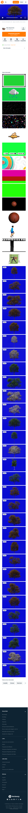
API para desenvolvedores (8, 726)
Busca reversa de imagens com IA (10, 728)
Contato (4, 764)
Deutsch (4, 784)
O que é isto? (13, 44)
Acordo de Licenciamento (8, 741)
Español (4, 779)
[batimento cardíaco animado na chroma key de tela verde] (13, 189)
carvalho (5, 682)
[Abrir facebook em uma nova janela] (7, 798)
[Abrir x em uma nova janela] (17, 798)
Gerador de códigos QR (7, 733)
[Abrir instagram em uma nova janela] (9, 798)
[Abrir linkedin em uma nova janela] (11, 798)
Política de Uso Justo (13, 808)
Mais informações (6, 47)
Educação (4, 723)
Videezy (4, 718)
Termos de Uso (8, 807)
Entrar (21, 2)
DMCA (3, 743)
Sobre (3, 766)
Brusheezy (4, 714)
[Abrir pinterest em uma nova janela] (13, 798)
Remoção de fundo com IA (8, 731)
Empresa (4, 721)
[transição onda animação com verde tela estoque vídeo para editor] (13, 162)
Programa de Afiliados (7, 746)
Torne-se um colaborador (8, 769)
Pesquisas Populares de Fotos (9, 751)
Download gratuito (14, 34)
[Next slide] (22, 682)
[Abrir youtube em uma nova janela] (20, 798)
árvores (12, 682)
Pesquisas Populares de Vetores (9, 748)
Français (4, 786)
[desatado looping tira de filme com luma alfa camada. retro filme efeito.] (13, 244)
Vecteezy (4, 716)
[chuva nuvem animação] (13, 93)
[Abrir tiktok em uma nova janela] (15, 798)
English (4, 777)
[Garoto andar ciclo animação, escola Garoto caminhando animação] (13, 230)
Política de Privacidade (17, 807)
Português (4, 781)
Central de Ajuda (6, 761)
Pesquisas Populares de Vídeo (9, 753)
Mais (3, 789)
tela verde (19, 682)
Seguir (23, 29)
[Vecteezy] (2, 2)
